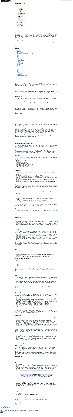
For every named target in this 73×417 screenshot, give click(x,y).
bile (40, 129)
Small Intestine (22, 292)
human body (18, 145)
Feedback (19, 1)
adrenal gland (46, 33)
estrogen (50, 322)
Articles (13, 1)
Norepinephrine (18, 237)
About (16, 1)
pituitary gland (50, 33)
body (45, 132)
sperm (17, 243)
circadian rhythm (25, 151)
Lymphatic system (25, 376)
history (23, 386)
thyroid (19, 34)
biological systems (47, 42)
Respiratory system (34, 377)
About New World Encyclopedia (5, 407)
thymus (16, 36)
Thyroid (18, 24)
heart (52, 35)
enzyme (39, 215)
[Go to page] (71, 1)
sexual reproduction (23, 30)
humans (17, 33)
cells (44, 32)
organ (22, 277)
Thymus (22, 24)
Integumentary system (48, 375)
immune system (23, 135)
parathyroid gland (29, 34)
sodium (55, 221)
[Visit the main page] (5, 1)
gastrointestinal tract (53, 38)
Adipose (18, 390)
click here (40, 384)
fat (42, 237)
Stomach (16, 292)
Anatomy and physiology (20, 402)
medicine (20, 347)
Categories (17, 400)
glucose (50, 210)
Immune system (42, 375)
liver (55, 35)
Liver (16, 284)
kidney (54, 35)
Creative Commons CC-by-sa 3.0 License (35, 382)
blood (28, 91)
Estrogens (17, 254)
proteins (26, 118)
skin (18, 36)
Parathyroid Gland (18, 202)
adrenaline (25, 234)
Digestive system (31, 375)
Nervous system (36, 376)
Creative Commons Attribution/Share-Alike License (15, 410)
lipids (43, 235)
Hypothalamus (17, 155)
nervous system (47, 83)
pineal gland (24, 34)
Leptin (18, 391)
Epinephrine (18, 234)
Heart (16, 275)
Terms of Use (34, 410)
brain (27, 150)
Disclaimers (5, 408)
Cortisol (17, 223)
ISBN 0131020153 (53, 367)
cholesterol (30, 89)
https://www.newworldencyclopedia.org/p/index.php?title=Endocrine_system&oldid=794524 (33, 399)
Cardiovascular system (24, 375)
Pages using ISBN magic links (20, 404)
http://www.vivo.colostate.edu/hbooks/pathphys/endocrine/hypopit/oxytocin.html (43, 364)
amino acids (17, 89)
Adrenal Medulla (18, 229)
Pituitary (19, 170)
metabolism (17, 30)
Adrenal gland (18, 25)
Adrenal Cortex (18, 217)
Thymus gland (17, 260)
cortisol (48, 176)
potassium (17, 222)
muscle (47, 282)
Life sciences (18, 401)
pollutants (39, 45)
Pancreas (22, 25)
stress (21, 225)
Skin (16, 308)
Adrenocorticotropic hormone (20, 176)
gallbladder (44, 298)
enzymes (43, 40)
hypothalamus (55, 33)
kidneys (38, 281)
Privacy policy (5, 406)
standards (17, 382)
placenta (22, 36)
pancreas (16, 34)
